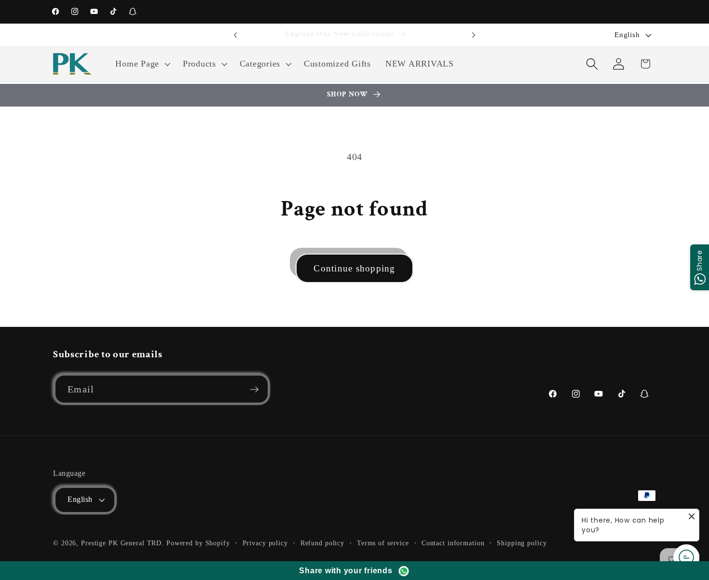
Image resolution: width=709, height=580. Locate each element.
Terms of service (383, 543)
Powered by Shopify (198, 543)
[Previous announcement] (235, 35)
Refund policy (322, 543)
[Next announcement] (473, 35)
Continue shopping (354, 268)
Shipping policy (521, 543)
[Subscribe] (254, 389)
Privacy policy (265, 543)
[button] (142, 64)
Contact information (453, 543)
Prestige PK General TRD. (122, 543)
